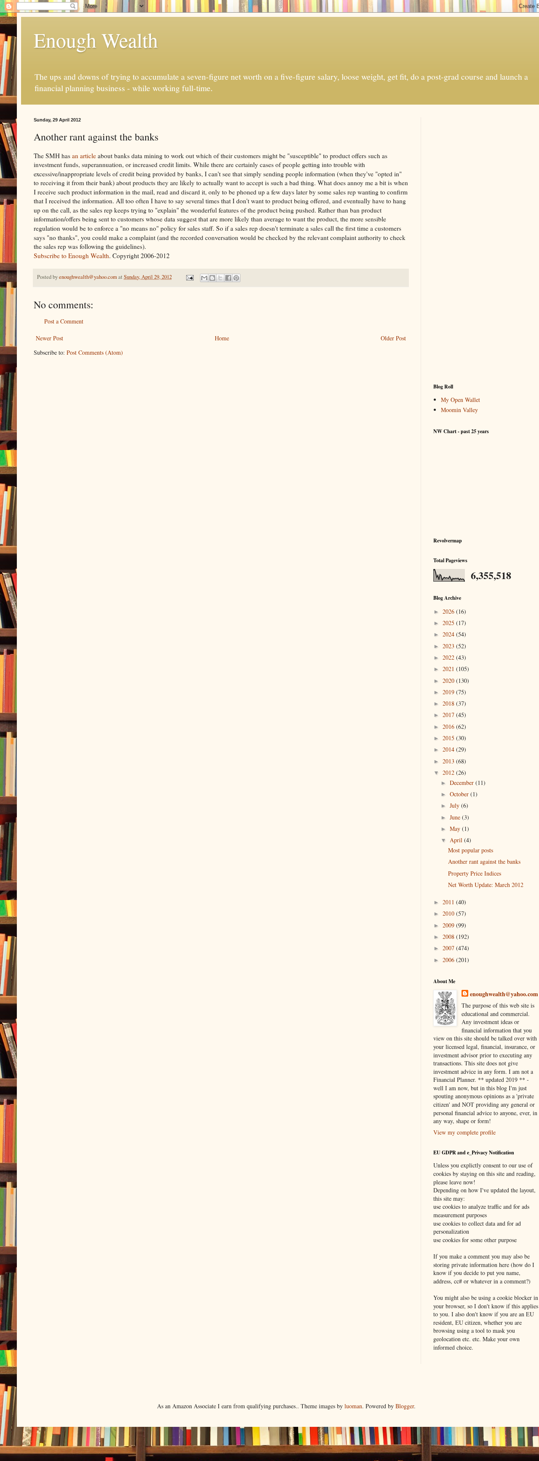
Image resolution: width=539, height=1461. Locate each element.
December (462, 783)
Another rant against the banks (484, 861)
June (456, 817)
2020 (449, 681)
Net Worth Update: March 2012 (485, 885)
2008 (449, 937)
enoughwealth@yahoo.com (504, 994)
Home (222, 338)
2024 (449, 634)
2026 (449, 611)
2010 (449, 913)
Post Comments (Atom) (95, 352)
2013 (449, 761)
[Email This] (204, 278)
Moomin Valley (459, 410)
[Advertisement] (486, 243)
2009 (449, 925)
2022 (449, 657)
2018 (449, 703)
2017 (449, 715)
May (456, 829)
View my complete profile (464, 1132)
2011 (449, 902)
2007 (449, 948)
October (460, 794)
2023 (449, 646)
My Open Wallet (460, 400)
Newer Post (49, 338)
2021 (449, 669)
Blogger (404, 1406)
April (457, 840)
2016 (449, 726)
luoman (353, 1406)
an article (84, 155)
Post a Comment (63, 321)
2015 (449, 738)
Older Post (393, 338)
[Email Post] (189, 276)
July (455, 805)
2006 (449, 960)
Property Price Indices (474, 873)
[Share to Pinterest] (236, 278)
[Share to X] (220, 278)
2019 (449, 692)
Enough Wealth (96, 39)
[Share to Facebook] (228, 278)
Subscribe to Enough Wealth (71, 255)
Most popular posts (470, 850)
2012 (449, 772)
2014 (449, 749)
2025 (449, 623)
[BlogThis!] (212, 278)
